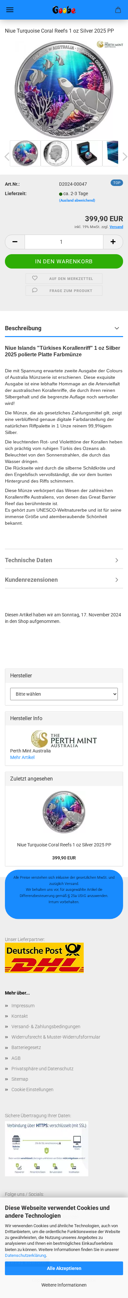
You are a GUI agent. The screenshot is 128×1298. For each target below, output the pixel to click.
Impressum (22, 1005)
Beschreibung (23, 328)
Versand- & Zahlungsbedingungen (45, 1026)
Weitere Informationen (64, 1285)
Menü (10, 10)
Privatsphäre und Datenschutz (42, 1068)
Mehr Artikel (22, 757)
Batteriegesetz (26, 1047)
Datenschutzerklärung (25, 1255)
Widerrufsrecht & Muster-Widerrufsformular (55, 1037)
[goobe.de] (64, 10)
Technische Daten (28, 560)
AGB (16, 1058)
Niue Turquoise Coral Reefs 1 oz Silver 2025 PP (64, 844)
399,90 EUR (64, 857)
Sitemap (19, 1079)
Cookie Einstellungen (32, 1089)
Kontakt (19, 1016)
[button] (15, 242)
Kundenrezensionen (31, 579)
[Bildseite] (64, 89)
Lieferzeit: (16, 193)
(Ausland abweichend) (77, 200)
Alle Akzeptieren (64, 1268)
